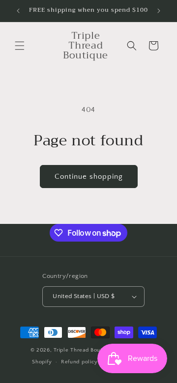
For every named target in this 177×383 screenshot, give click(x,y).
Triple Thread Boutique (83, 350)
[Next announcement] (159, 11)
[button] (19, 45)
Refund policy (79, 362)
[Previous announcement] (18, 11)
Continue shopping (89, 176)
